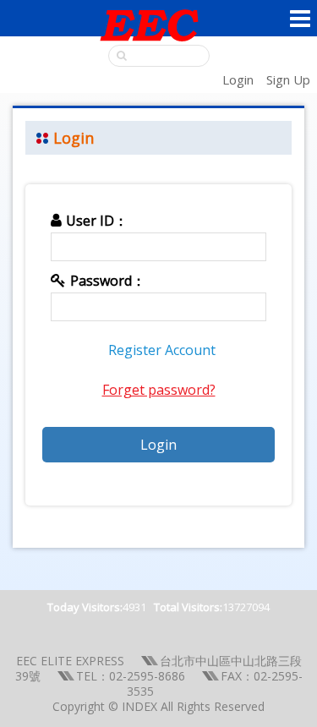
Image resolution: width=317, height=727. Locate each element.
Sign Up (288, 79)
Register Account (162, 350)
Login (238, 79)
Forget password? (159, 389)
